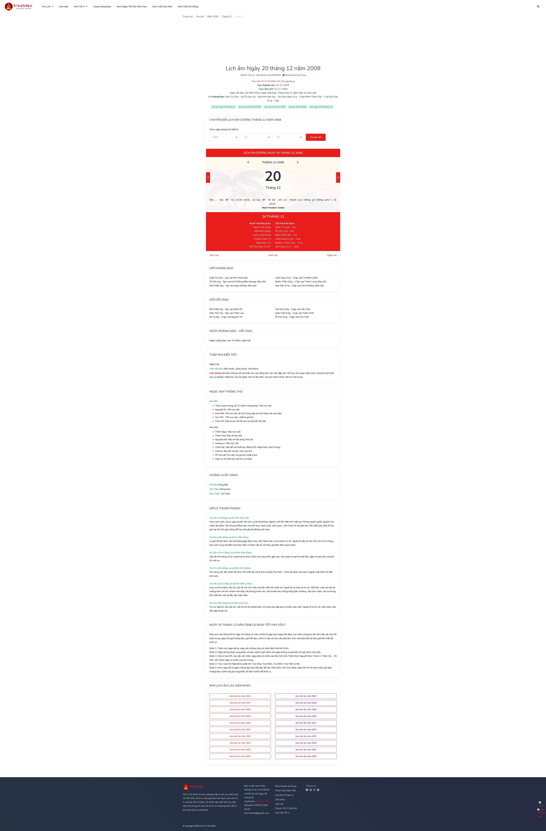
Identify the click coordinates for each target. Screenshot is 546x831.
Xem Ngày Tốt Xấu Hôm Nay (132, 6)
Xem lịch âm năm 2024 (240, 749)
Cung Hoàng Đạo (102, 6)
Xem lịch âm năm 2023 (240, 743)
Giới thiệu (280, 799)
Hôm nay (273, 255)
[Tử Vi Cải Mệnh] (18, 6)
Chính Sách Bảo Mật (285, 790)
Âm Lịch (46, 6)
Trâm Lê (251, 75)
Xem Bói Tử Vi (282, 812)
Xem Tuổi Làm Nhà (162, 6)
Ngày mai (332, 255)
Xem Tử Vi (79, 6)
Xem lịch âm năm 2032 (305, 729)
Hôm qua (214, 255)
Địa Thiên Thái (262, 801)
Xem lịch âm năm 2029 (305, 709)
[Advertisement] (268, 40)
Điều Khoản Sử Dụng (285, 786)
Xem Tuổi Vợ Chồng (188, 6)
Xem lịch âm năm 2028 (305, 702)
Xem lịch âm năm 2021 (240, 729)
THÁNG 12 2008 (273, 162)
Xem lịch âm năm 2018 (240, 709)
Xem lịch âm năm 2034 (305, 743)
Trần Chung (301, 75)
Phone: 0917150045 (286, 808)
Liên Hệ (279, 804)
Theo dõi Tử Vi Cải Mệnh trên (266, 81)
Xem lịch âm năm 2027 (305, 696)
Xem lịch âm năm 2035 (305, 749)
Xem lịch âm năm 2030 (305, 716)
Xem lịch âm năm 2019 (240, 716)
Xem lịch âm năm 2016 (240, 696)
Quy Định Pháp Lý (284, 795)
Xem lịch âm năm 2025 (240, 756)
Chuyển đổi (315, 137)
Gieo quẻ (63, 6)
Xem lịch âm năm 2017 (240, 702)
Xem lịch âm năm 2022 (240, 736)
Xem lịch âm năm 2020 (240, 723)
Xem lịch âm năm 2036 (305, 756)
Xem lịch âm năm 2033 (305, 736)
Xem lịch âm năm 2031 (305, 723)
